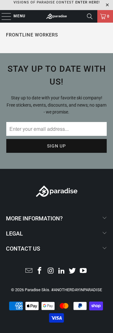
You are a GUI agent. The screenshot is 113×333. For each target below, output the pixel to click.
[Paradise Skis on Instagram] (51, 271)
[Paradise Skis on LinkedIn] (62, 271)
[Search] (90, 16)
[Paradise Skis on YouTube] (83, 271)
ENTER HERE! (87, 2)
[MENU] (3, 16)
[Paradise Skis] (56, 16)
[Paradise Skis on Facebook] (40, 271)
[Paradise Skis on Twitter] (72, 271)
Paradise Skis (37, 289)
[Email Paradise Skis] (29, 271)
